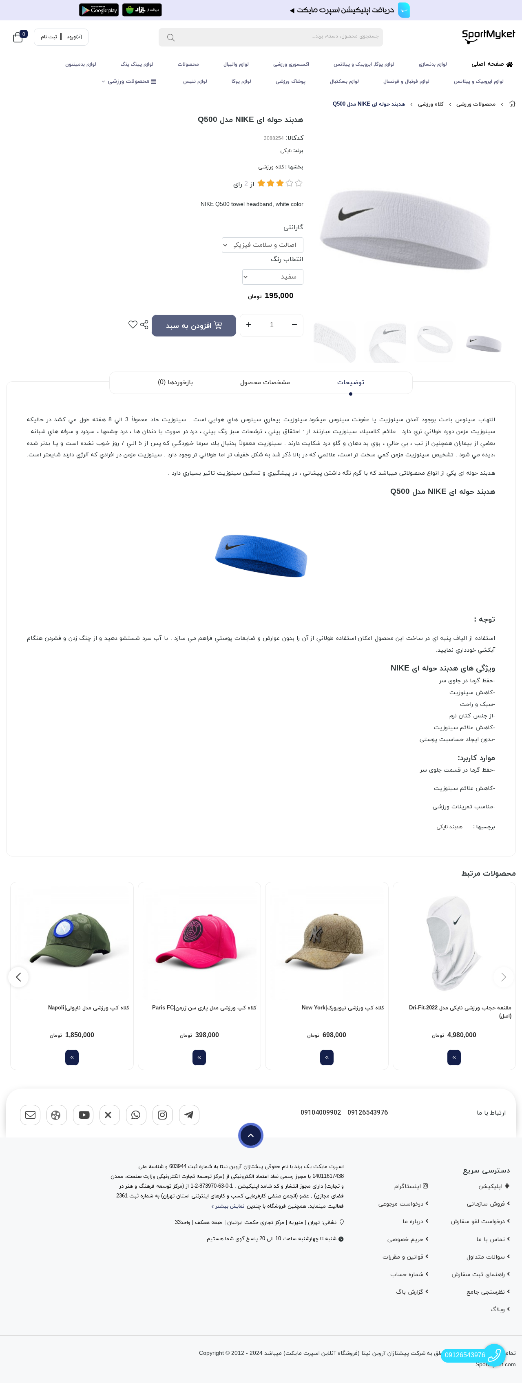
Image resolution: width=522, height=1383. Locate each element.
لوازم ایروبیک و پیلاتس (479, 81)
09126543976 (367, 1113)
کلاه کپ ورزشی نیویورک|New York (343, 1008)
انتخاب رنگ (287, 259)
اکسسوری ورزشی (291, 64)
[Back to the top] (251, 1135)
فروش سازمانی (487, 1204)
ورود (71, 37)
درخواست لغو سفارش (479, 1221)
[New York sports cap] (327, 943)
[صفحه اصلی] (512, 104)
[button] (18, 977)
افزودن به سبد (190, 326)
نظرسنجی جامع (487, 1292)
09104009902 (321, 1113)
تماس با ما (491, 1239)
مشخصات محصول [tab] (265, 382)
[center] (170, 37)
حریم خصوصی (406, 1239)
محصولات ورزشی (129, 81)
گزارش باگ (410, 1292)
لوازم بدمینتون (80, 64)
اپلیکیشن (491, 1186)
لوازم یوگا (241, 81)
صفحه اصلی (488, 64)
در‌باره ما (414, 1221)
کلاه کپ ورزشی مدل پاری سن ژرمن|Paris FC (204, 1008)
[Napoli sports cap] (72, 943)
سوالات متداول (487, 1257)
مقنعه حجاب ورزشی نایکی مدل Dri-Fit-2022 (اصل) (460, 1012)
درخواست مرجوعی (401, 1204)
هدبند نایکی (449, 827)
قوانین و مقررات (404, 1257)
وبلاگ (499, 1310)
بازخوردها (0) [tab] (175, 382)
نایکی (286, 151)
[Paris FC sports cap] (199, 943)
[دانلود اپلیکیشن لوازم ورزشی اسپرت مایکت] (261, 10)
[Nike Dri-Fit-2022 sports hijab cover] (454, 943)
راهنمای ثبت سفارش (479, 1274)
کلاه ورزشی (431, 104)
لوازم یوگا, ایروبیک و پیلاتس (364, 64)
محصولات (188, 64)
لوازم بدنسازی (433, 64)
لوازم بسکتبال (344, 81)
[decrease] (294, 325)
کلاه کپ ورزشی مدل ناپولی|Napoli (88, 1008)
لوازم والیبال (236, 64)
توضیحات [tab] (350, 382)
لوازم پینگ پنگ (137, 64)
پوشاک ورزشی (290, 81)
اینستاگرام (408, 1186)
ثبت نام (49, 37)
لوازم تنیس (195, 81)
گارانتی (293, 227)
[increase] (248, 325)
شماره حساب (407, 1274)
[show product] (454, 1057)
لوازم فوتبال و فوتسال (406, 81)
